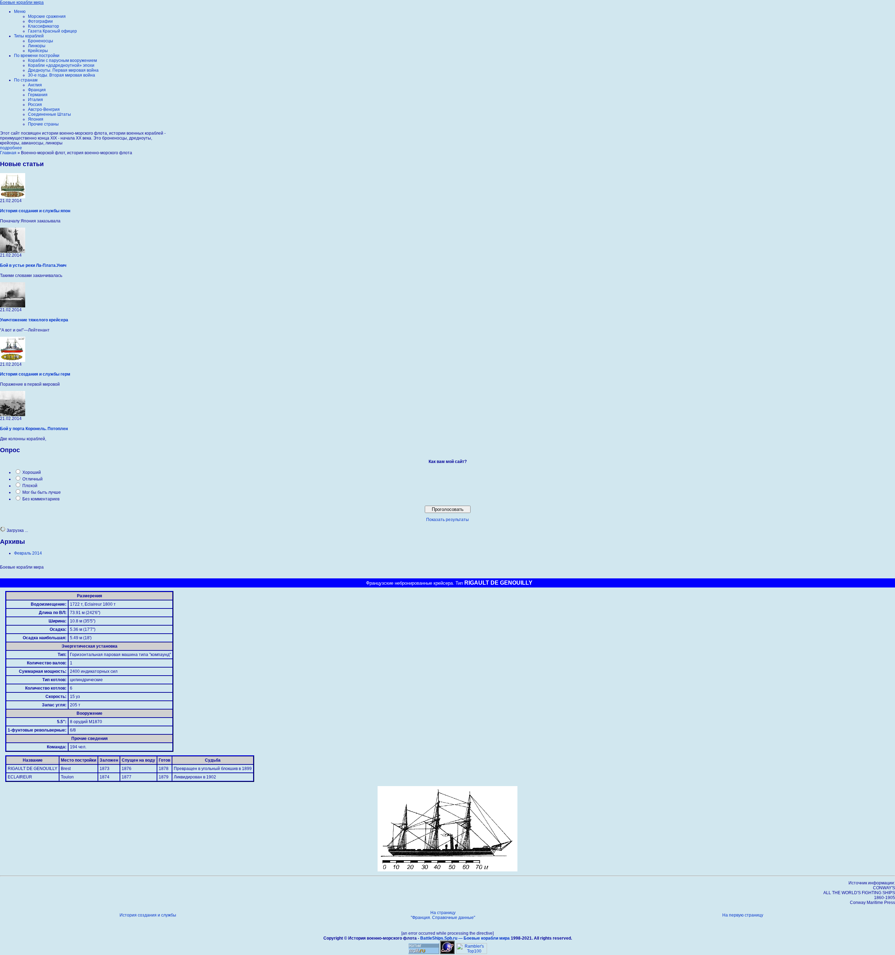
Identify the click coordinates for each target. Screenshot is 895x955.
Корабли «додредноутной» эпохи (61, 65)
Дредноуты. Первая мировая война (63, 70)
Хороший (31, 472)
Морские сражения (47, 16)
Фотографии (40, 21)
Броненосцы (40, 40)
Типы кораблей (29, 36)
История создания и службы (148, 915)
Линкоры (36, 45)
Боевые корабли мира (22, 2)
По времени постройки (36, 55)
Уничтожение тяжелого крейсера (34, 320)
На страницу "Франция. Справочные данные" (443, 915)
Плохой (29, 485)
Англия (35, 85)
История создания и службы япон (35, 210)
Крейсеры (38, 50)
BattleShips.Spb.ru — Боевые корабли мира (465, 938)
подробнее (11, 147)
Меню (20, 11)
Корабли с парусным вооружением (62, 60)
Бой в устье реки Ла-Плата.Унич (33, 265)
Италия (35, 99)
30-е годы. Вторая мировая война (61, 75)
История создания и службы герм (35, 374)
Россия (35, 104)
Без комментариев (40, 499)
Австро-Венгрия (44, 109)
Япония (35, 119)
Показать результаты (447, 519)
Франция (37, 89)
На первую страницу (742, 915)
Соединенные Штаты (49, 114)
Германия (38, 94)
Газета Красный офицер (52, 31)
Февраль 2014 (28, 553)
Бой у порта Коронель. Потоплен (34, 428)
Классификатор (43, 26)
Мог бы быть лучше (41, 492)
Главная (8, 152)
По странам (25, 80)
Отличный (32, 479)
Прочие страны (43, 124)
